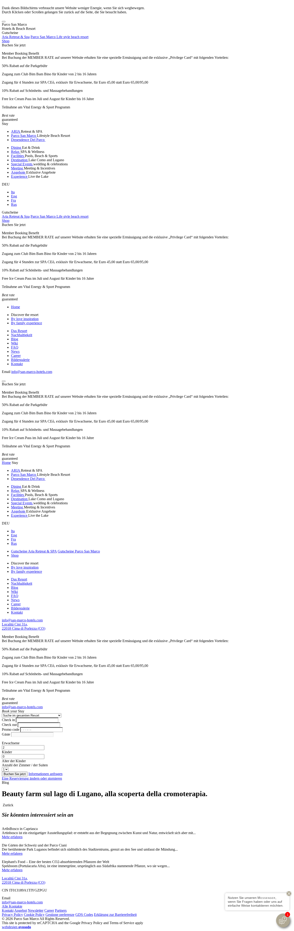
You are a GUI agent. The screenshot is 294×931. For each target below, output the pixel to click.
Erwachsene (11, 743)
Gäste (6, 734)
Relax (15, 152)
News (15, 351)
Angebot (20, 910)
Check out (9, 725)
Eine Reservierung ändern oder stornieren (32, 778)
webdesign (16, 927)
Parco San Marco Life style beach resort (59, 37)
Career (16, 356)
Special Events (22, 164)
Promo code (10, 729)
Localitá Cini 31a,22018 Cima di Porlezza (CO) (23, 626)
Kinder (7, 752)
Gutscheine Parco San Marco (79, 551)
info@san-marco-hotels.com (31, 372)
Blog (14, 339)
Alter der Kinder (14, 761)
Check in (8, 720)
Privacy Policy (12, 915)
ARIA (16, 131)
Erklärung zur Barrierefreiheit (115, 915)
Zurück (7, 805)
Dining (16, 148)
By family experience (26, 323)
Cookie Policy (34, 915)
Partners (61, 910)
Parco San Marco (24, 136)
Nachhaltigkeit (21, 335)
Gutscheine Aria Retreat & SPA (34, 551)
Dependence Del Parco (28, 140)
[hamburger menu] (4, 21)
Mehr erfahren (12, 837)
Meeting (17, 168)
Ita (13, 192)
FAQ (14, 347)
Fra (13, 200)
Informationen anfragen (45, 774)
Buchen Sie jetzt (13, 45)
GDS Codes (84, 915)
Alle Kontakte (12, 906)
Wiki (14, 343)
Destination (19, 160)
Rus (14, 204)
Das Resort (19, 331)
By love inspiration (25, 319)
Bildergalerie (20, 360)
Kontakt (17, 364)
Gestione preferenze (59, 915)
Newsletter (35, 910)
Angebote (18, 172)
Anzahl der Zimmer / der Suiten (25, 765)
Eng (14, 196)
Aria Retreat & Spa (16, 37)
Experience (19, 176)
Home (15, 307)
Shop (5, 41)
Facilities (18, 156)
